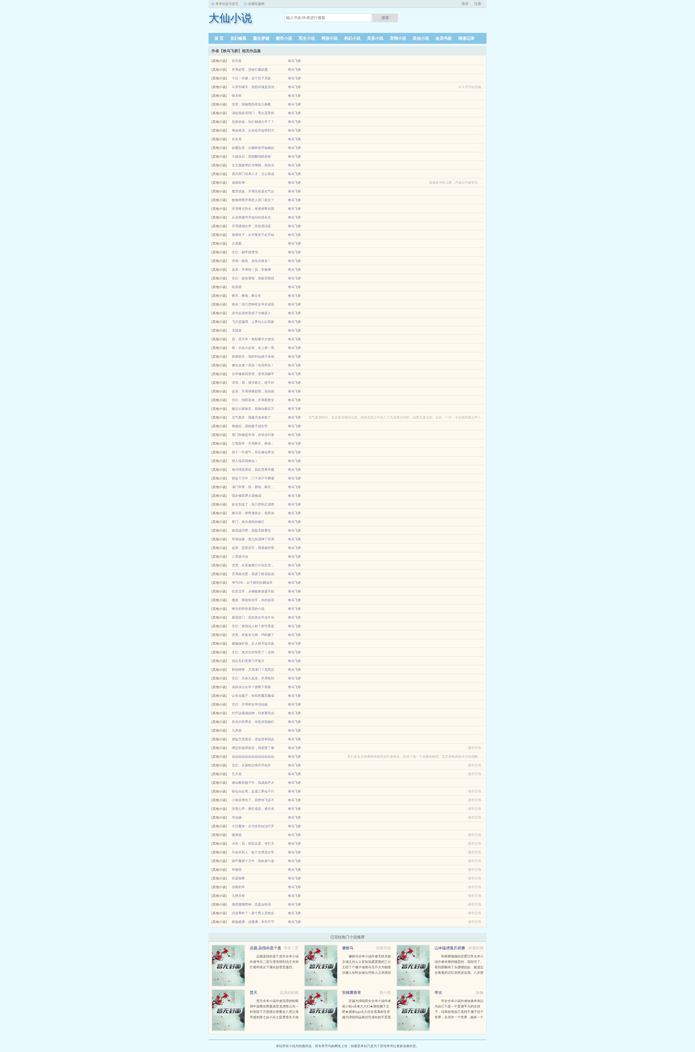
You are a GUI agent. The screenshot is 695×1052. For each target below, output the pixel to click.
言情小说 (398, 38)
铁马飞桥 (294, 61)
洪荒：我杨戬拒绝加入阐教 (251, 104)
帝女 (438, 993)
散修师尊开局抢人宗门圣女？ (253, 200)
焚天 (253, 993)
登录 (465, 4)
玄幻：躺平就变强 (245, 252)
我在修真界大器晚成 (246, 496)
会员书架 (443, 38)
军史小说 (307, 38)
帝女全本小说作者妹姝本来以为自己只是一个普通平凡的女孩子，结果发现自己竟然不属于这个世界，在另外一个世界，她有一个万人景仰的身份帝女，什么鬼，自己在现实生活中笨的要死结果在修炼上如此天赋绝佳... (459, 1017)
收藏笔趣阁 (256, 4)
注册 (477, 4)
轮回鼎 (237, 287)
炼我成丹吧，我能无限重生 (251, 530)
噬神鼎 (237, 835)
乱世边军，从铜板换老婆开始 (253, 591)
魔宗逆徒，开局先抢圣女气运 (253, 191)
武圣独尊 (238, 878)
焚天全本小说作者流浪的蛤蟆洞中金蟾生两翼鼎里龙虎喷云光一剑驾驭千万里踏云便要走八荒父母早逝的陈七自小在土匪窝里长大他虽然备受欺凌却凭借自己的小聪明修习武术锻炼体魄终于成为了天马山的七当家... (274, 1017)
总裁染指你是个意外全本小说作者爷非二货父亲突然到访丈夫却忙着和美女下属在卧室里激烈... (274, 961)
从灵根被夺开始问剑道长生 (251, 217)
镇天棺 (237, 96)
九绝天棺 (238, 896)
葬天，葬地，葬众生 (246, 296)
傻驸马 (347, 948)
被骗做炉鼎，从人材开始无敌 (253, 643)
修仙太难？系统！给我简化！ (253, 365)
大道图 (237, 243)
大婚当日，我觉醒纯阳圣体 (251, 156)
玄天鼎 (237, 774)
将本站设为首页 (227, 4)
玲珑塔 (237, 870)
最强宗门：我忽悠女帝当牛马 (253, 617)
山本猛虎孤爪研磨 (450, 948)
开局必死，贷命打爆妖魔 (250, 69)
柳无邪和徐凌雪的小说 (248, 609)
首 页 (219, 38)
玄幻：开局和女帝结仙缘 (250, 704)
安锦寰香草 (351, 993)
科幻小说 (352, 38)
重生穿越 (261, 38)
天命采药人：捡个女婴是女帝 (253, 852)
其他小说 (421, 38)
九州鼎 (237, 730)
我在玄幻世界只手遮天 (248, 661)
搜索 (385, 17)
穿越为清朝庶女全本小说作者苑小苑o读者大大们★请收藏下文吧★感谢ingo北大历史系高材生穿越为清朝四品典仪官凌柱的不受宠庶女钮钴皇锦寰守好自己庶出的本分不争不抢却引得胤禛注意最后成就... (366, 1017)
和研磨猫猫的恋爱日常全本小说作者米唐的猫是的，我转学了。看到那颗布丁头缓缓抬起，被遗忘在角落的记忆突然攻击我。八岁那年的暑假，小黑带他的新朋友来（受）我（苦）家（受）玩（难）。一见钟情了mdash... (459, 972)
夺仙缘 (237, 817)
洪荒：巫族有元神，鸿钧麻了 (253, 635)
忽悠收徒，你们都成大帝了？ (253, 122)
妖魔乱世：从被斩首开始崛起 (253, 148)
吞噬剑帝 (238, 887)
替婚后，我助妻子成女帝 (250, 426)
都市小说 (284, 38)
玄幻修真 (238, 38)
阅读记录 (466, 38)
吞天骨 (237, 61)
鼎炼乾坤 (238, 183)
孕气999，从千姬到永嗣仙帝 (252, 583)
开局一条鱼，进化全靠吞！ (251, 261)
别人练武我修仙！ (245, 461)
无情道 (237, 330)
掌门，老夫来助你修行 (248, 522)
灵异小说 (375, 38)
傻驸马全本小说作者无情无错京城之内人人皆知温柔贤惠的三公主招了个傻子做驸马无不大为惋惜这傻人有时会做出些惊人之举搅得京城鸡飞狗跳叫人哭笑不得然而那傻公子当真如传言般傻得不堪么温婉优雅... (366, 972)
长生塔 (237, 139)
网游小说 (329, 38)
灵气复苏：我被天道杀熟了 (251, 417)
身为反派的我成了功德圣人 (251, 313)
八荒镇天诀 (240, 556)
